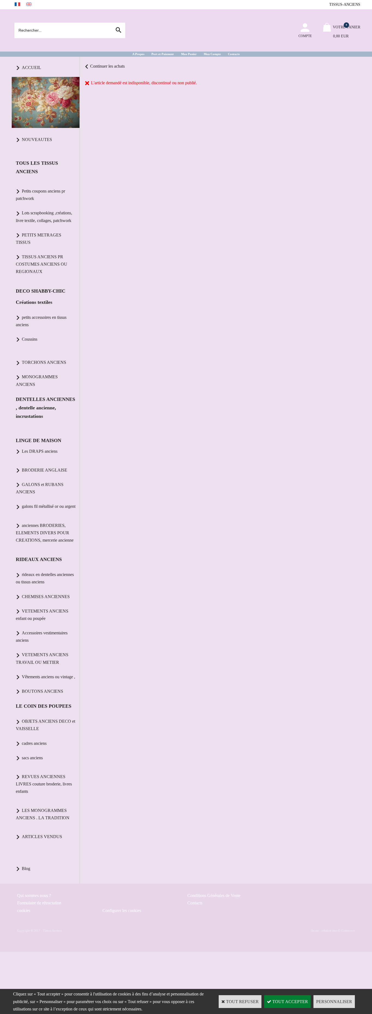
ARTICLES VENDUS (42, 836)
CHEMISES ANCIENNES (46, 596)
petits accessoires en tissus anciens (41, 321)
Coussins (29, 339)
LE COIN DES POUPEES (43, 706)
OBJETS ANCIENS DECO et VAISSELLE (45, 725)
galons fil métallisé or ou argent (48, 506)
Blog (26, 868)
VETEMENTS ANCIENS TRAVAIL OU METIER (42, 658)
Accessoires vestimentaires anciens (42, 637)
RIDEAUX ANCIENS (39, 559)
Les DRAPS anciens (39, 451)
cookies (23, 910)
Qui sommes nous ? (34, 895)
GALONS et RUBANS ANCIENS (39, 488)
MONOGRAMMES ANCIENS (37, 380)
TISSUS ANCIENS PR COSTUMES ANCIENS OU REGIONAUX (41, 264)
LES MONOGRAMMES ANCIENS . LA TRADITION (42, 814)
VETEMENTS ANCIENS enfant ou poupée (42, 615)
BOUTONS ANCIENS (42, 691)
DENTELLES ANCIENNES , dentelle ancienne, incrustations (45, 408)
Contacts (234, 54)
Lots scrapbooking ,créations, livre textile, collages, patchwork (44, 217)
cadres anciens (34, 743)
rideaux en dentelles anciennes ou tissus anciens (45, 578)
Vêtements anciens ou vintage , (48, 676)
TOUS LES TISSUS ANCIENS (37, 167)
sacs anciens (32, 757)
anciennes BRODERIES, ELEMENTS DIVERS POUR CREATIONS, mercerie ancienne (45, 532)
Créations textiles (34, 302)
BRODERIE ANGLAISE (44, 470)
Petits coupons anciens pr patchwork (40, 195)
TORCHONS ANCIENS (44, 362)
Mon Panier (189, 54)
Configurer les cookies (121, 910)
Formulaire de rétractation (39, 903)
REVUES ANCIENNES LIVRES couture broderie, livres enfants (44, 784)
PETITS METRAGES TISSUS (38, 239)
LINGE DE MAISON (38, 440)
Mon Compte (212, 54)
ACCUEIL (31, 67)
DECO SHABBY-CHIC (40, 291)
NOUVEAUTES (37, 139)
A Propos (138, 54)
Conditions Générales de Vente (213, 895)
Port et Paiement (162, 54)
